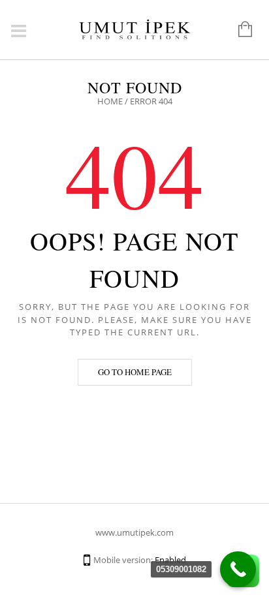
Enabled (170, 560)
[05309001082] (238, 569)
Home (110, 101)
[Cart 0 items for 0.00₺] (238, 30)
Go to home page (135, 372)
